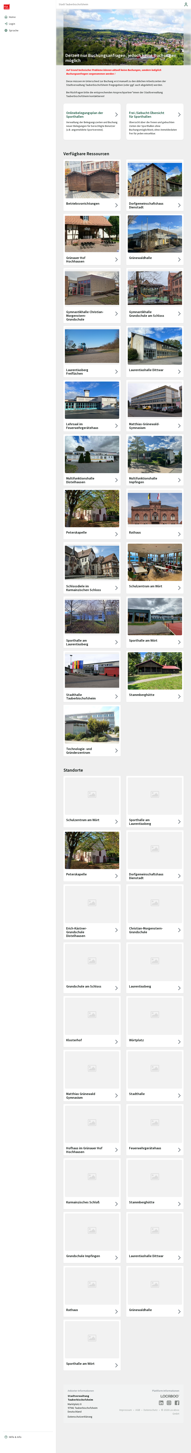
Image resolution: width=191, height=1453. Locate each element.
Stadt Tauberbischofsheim (73, 4)
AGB (137, 1410)
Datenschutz (151, 1410)
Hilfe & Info (15, 1437)
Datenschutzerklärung (80, 1416)
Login (12, 23)
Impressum (125, 1410)
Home (12, 17)
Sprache (13, 30)
